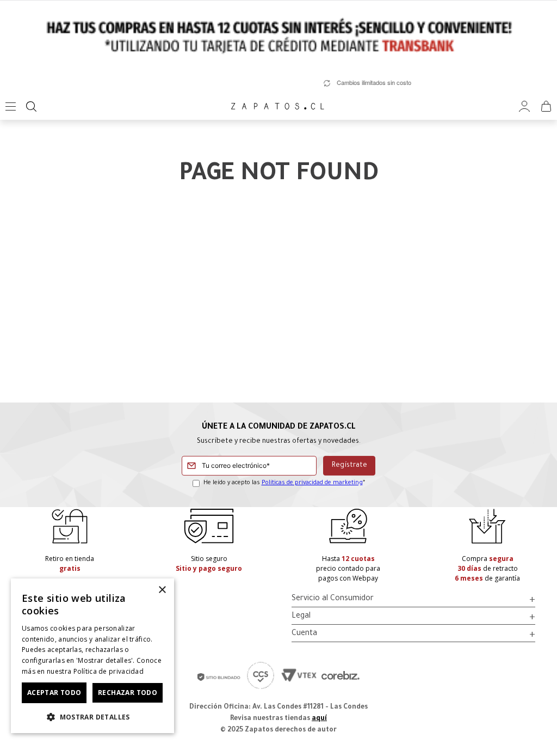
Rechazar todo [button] (127, 692)
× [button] (162, 590)
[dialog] (92, 655)
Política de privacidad (108, 671)
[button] (92, 716)
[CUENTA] (524, 106)
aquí (319, 719)
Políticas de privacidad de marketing (312, 483)
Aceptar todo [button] (54, 692)
